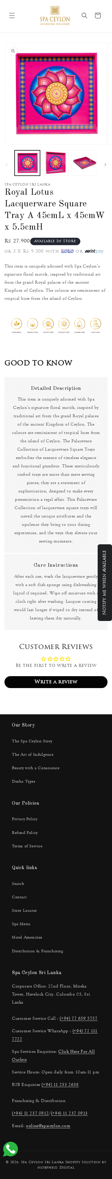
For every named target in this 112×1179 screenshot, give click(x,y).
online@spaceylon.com (48, 1126)
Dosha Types (24, 781)
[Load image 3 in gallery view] (84, 163)
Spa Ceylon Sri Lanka (42, 1162)
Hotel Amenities (27, 937)
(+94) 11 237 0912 (30, 1113)
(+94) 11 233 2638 (60, 1084)
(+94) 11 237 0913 (69, 1113)
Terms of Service (27, 846)
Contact (19, 897)
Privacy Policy (24, 819)
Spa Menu (21, 924)
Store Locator (24, 910)
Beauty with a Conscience (35, 768)
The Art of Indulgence (33, 754)
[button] (12, 15)
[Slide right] (105, 164)
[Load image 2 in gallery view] (55, 163)
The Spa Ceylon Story (32, 741)
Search (18, 883)
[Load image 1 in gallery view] (27, 163)
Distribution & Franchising (37, 951)
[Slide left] (6, 164)
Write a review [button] (56, 682)
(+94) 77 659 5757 (78, 1018)
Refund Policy (25, 832)
